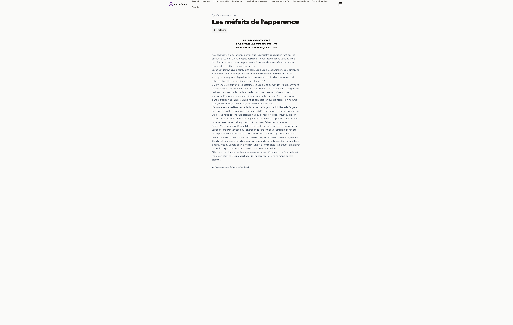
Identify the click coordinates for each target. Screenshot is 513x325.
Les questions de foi (280, 1)
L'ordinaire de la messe (256, 1)
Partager (221, 30)
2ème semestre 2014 (226, 15)
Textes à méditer (320, 1)
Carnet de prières (300, 1)
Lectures (206, 1)
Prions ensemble (221, 1)
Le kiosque (237, 1)
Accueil (195, 1)
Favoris (195, 7)
